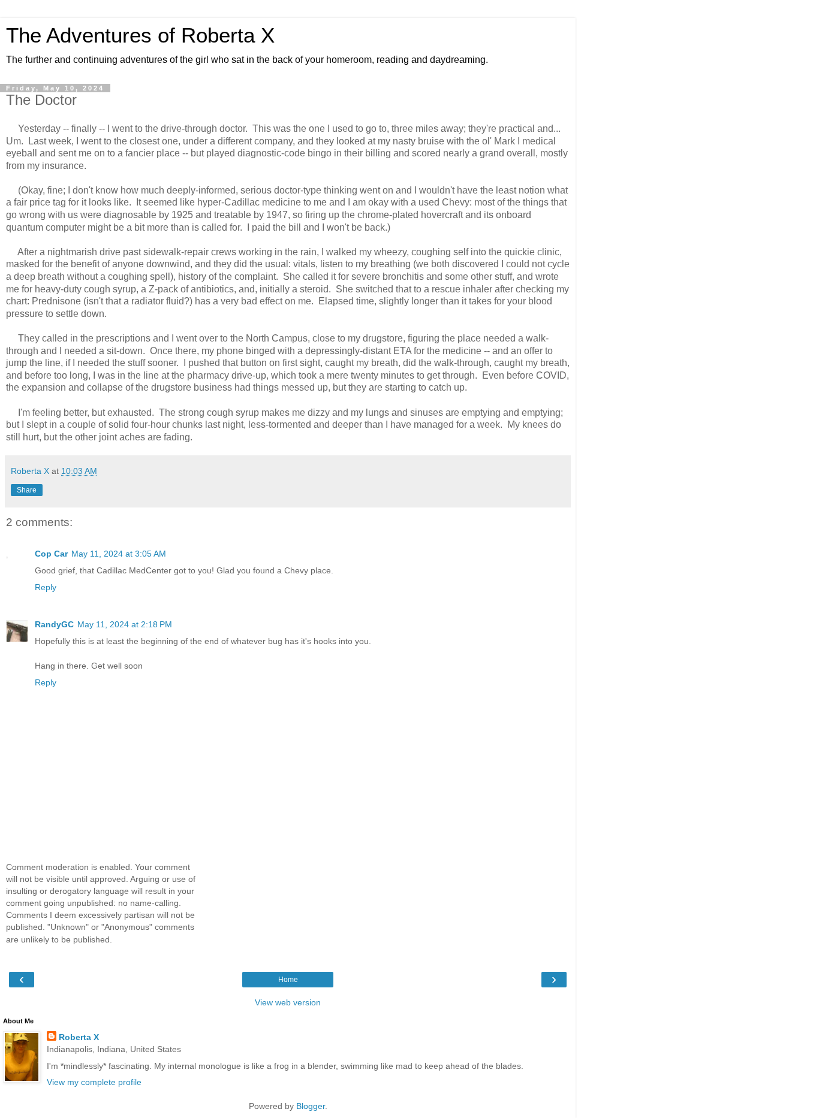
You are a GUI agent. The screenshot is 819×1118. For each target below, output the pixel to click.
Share (27, 490)
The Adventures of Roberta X (140, 35)
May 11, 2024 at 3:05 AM (118, 553)
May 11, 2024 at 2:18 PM (124, 624)
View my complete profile (94, 1082)
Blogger (310, 1106)
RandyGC (54, 624)
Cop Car (51, 553)
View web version (288, 1002)
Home (288, 979)
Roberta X (79, 1037)
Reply (45, 587)
